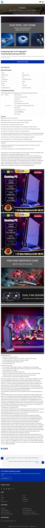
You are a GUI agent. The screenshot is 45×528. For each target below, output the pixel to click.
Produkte (15, 10)
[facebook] (2, 489)
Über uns (24, 495)
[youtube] (9, 489)
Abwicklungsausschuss (26, 508)
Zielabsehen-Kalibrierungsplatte (7, 513)
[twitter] (6, 489)
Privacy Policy (25, 501)
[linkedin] (4, 489)
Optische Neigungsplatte (27, 510)
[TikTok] (13, 489)
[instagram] (11, 489)
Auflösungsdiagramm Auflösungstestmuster (30, 513)
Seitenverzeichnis (4, 501)
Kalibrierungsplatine (4, 510)
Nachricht (24, 497)
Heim (11, 10)
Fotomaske (3, 508)
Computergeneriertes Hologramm (24, 10)
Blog (2, 499)
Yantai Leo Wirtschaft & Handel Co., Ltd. (8, 520)
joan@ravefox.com (33, 526)
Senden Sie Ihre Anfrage (22, 61)
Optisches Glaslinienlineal (5, 512)
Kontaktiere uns (5, 478)
